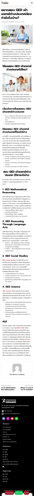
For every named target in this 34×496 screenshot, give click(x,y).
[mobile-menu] (32, 3)
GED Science (6, 291)
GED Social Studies (9, 260)
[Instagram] (8, 418)
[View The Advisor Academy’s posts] (17, 368)
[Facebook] (3, 418)
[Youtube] (12, 418)
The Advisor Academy (7, 22)
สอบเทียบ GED (19, 328)
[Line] (16, 418)
